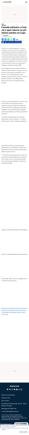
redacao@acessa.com (12, 411)
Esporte (3, 25)
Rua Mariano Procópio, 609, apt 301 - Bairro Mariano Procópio (14, 405)
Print (17, 39)
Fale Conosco (5, 400)
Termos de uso (5, 398)
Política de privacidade (8, 395)
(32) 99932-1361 (12, 408)
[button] (2, 39)
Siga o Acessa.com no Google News (13, 42)
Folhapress (5, 35)
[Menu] (26, 2)
